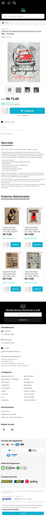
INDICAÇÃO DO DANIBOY (10, 379)
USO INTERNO (29, 394)
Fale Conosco (5, 411)
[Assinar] (23, 320)
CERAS (3, 391)
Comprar (29, 110)
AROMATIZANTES (7, 376)
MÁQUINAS (28, 385)
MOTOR (26, 379)
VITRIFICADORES (30, 400)
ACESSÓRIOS (5, 388)
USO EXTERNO (29, 397)
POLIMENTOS (29, 382)
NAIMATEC (5, 29)
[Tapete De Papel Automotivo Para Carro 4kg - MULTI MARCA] (34, 272)
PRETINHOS (5, 382)
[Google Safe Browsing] (21, 468)
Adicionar (15, 244)
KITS (2, 397)
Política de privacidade (8, 414)
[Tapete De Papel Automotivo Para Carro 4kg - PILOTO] (12, 227)
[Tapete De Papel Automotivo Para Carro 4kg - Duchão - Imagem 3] (27, 90)
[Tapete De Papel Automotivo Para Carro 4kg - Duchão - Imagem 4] (36, 90)
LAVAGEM (5, 400)
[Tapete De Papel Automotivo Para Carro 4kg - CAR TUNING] (12, 272)
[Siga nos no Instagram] (12, 430)
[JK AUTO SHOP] (23, 10)
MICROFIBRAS (29, 376)
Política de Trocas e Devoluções (12, 417)
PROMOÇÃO (28, 388)
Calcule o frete (9, 122)
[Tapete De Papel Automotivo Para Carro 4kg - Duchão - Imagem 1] (10, 90)
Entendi (23, 513)
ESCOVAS (4, 394)
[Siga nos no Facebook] (4, 430)
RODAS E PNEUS (30, 391)
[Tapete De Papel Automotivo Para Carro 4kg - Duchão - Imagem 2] (19, 90)
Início (7, 23)
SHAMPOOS (5, 385)
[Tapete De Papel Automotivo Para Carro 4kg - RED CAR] (34, 227)
